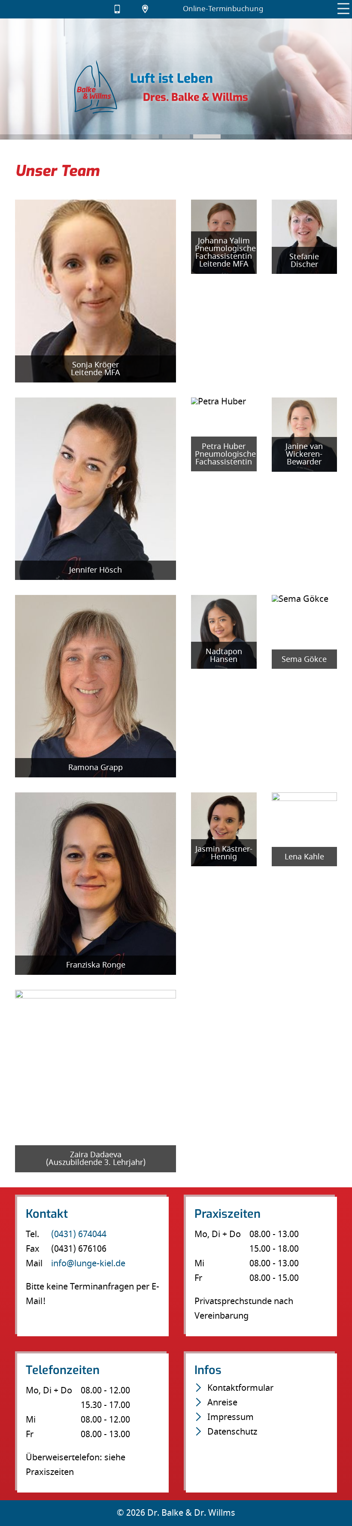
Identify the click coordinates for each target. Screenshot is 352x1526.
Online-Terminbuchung (223, 8)
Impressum (230, 1417)
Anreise (222, 1402)
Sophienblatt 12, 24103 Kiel (150, 9)
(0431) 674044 (122, 9)
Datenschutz (232, 1432)
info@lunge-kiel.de (94, 9)
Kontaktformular (240, 1388)
